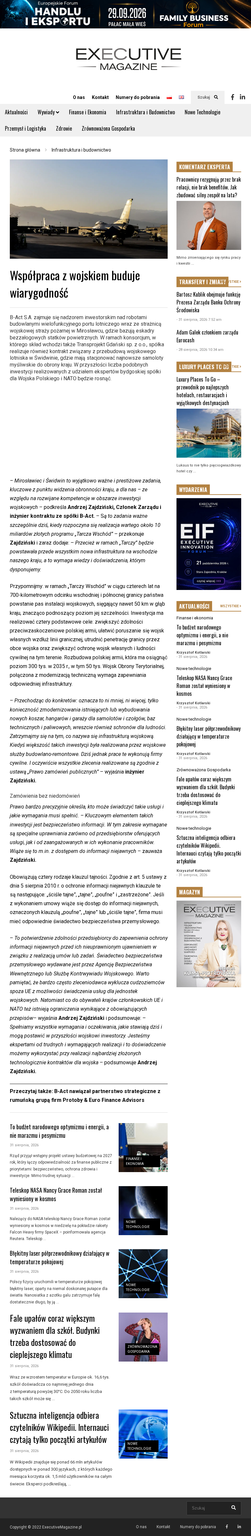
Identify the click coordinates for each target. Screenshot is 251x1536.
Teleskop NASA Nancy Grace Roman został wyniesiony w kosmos (204, 685)
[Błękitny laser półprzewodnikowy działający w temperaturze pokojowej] (143, 1273)
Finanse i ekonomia (194, 617)
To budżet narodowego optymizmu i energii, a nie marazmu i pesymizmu (59, 1130)
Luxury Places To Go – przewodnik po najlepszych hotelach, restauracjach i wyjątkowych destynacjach (202, 391)
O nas (79, 97)
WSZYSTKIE (230, 282)
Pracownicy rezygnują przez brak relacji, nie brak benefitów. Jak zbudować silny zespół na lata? (208, 187)
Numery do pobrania (138, 97)
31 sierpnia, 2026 (24, 1145)
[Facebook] (232, 97)
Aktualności (16, 112)
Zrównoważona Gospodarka (108, 128)
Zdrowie (64, 128)
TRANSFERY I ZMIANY (202, 282)
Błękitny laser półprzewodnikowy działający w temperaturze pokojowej (59, 1257)
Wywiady (47, 112)
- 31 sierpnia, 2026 (191, 657)
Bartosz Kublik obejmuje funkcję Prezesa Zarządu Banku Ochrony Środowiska (208, 302)
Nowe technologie (193, 668)
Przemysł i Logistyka (25, 128)
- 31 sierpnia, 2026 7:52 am (199, 320)
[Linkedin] (242, 97)
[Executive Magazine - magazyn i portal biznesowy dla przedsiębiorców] (129, 63)
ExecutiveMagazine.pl (62, 1527)
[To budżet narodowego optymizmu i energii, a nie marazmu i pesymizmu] (143, 1147)
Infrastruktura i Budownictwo (145, 112)
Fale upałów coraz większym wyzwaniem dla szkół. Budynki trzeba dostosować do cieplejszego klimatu (55, 1336)
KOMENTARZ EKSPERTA (204, 167)
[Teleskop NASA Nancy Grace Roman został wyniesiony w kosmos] (143, 1210)
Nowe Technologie (202, 112)
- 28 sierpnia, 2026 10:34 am (200, 350)
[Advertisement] (89, 430)
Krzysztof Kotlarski (193, 652)
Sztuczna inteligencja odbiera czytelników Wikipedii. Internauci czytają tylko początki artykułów (59, 1427)
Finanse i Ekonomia (87, 112)
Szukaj (204, 97)
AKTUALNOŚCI (194, 606)
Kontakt (100, 97)
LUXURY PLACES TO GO (204, 367)
